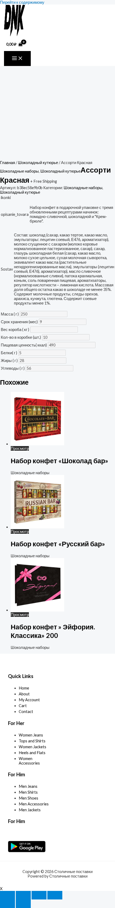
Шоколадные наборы (19, 171)
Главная (7, 162)
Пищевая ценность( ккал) (24, 345)
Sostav (7, 269)
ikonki (6, 197)
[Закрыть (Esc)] (54, 895)
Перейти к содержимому (22, 2)
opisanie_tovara (15, 214)
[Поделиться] (39, 895)
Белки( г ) (9, 352)
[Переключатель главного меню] (17, 58)
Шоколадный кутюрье (38, 162)
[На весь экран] (23, 895)
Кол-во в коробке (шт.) (21, 337)
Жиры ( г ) (9, 360)
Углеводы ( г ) (13, 368)
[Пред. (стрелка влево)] (7, 903)
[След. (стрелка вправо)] (23, 903)
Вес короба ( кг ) (15, 329)
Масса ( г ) (10, 314)
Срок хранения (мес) (19, 321)
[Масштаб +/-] (7, 895)
